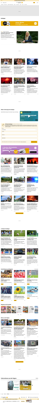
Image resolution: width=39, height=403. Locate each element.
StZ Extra (25, 4)
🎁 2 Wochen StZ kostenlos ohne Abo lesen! (19, 0)
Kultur (23, 4)
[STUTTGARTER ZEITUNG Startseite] (19, 2)
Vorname (3, 131)
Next (32, 385)
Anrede (3, 128)
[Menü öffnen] (1, 2)
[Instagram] (21, 397)
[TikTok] (24, 397)
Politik (15, 4)
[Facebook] (26, 397)
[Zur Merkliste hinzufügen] (14, 39)
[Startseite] (2, 394)
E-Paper (4, 2)
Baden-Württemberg (10, 4)
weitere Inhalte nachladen (19, 213)
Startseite (2, 4)
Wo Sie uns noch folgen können (34, 397)
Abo (34, 2)
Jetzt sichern (22, 401)
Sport (20, 4)
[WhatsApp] (23, 397)
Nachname (3, 134)
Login (37, 2)
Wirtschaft (17, 4)
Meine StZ (5, 4)
